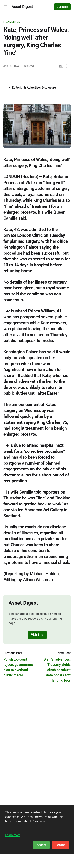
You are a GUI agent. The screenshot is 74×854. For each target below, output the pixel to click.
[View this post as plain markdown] (61, 66)
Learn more (12, 835)
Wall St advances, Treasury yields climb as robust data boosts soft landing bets (57, 669)
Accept (41, 845)
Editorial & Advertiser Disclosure (34, 87)
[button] (6, 7)
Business (62, 6)
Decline (60, 845)
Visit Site (37, 634)
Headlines (11, 21)
